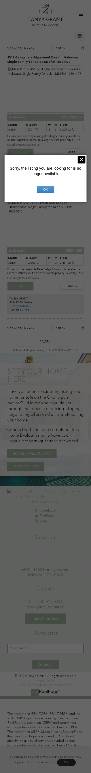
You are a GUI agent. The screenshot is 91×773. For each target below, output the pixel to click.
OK (66, 762)
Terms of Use (44, 762)
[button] (32, 454)
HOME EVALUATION (32, 454)
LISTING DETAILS (20, 153)
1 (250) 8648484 (19, 306)
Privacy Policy (44, 680)
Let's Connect (45, 618)
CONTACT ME (26, 466)
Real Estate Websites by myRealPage (45, 685)
